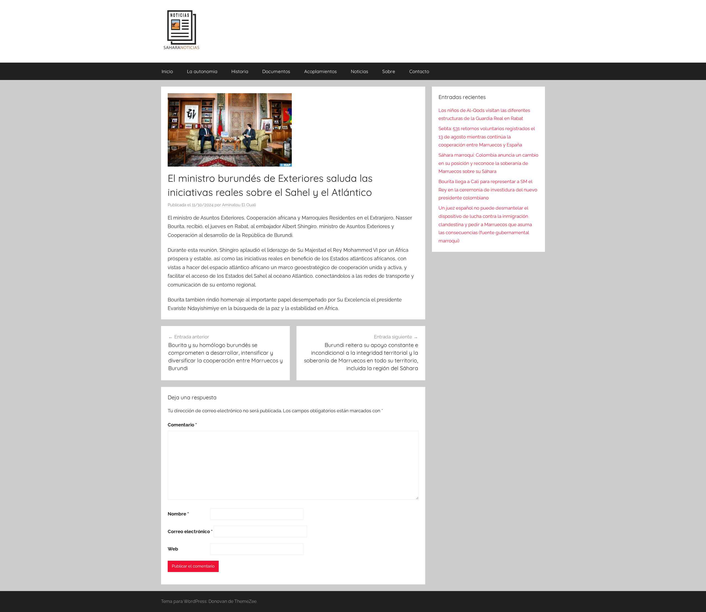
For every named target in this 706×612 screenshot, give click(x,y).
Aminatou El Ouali (239, 204)
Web (173, 549)
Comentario (182, 424)
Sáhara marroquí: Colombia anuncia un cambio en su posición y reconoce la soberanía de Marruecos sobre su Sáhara (488, 163)
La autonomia (202, 71)
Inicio (167, 71)
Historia (239, 71)
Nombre (178, 514)
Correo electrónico (190, 531)
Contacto (419, 71)
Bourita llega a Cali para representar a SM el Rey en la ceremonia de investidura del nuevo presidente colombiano (487, 190)
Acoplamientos (320, 71)
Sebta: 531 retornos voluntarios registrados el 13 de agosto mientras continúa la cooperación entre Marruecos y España (486, 137)
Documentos (276, 71)
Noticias (359, 71)
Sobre (388, 71)
